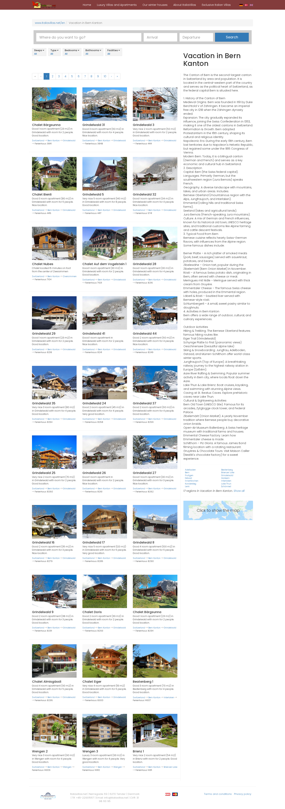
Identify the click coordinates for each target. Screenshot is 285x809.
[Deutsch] (241, 5)
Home (87, 5)
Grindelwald (69, 140)
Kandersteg (190, 483)
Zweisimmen (70, 276)
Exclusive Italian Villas (216, 5)
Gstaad (188, 478)
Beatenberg (227, 469)
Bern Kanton (54, 140)
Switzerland (38, 140)
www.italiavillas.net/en (50, 23)
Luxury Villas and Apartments (117, 5)
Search (232, 37)
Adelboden (190, 469)
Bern (187, 472)
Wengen (67, 767)
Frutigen (189, 475)
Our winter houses (155, 5)
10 (105, 76)
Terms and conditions (218, 794)
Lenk (187, 486)
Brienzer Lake (170, 767)
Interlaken (169, 697)
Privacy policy (242, 794)
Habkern (225, 478)
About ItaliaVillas (184, 5)
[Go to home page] (44, 5)
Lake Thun (226, 483)
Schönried (226, 486)
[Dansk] (246, 5)
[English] (251, 5)
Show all (239, 491)
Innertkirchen (191, 480)
